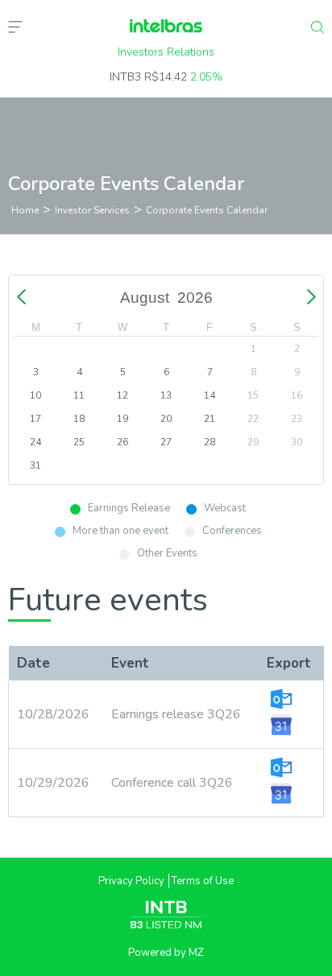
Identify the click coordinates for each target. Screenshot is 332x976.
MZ (196, 952)
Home (25, 210)
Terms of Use (203, 881)
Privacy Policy (131, 881)
